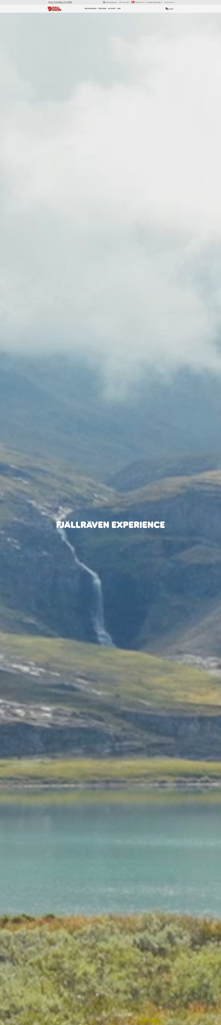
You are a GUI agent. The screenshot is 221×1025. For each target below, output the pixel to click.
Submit (133, 542)
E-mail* (115, 519)
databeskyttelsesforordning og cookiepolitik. (130, 535)
